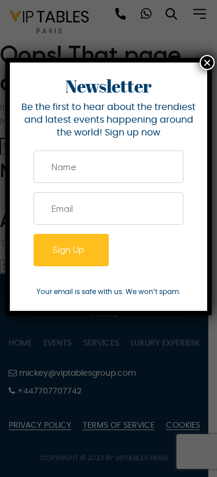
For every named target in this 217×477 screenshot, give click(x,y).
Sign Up (68, 249)
